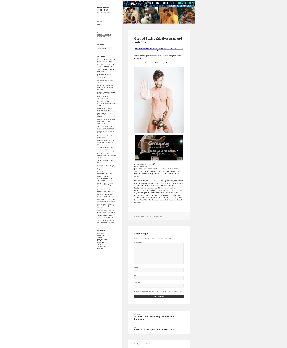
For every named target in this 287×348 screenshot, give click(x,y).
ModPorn (100, 248)
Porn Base (100, 241)
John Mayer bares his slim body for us (147, 169)
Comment (138, 242)
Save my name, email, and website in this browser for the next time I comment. (158, 291)
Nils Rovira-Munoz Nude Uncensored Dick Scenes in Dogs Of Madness (106, 103)
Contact (99, 21)
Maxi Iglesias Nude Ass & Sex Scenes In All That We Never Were (105, 142)
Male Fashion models (103, 36)
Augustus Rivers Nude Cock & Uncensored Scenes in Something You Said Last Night (106, 149)
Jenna (149, 216)
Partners (99, 24)
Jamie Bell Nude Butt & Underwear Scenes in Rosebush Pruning (106, 114)
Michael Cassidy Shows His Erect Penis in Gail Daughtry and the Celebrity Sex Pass (105, 178)
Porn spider (100, 243)
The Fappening (101, 246)
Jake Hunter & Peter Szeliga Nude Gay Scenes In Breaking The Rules (105, 87)
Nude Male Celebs (102, 239)
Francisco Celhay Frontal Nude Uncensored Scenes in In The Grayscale (106, 167)
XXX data (100, 244)
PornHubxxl (100, 234)
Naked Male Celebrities (104, 34)
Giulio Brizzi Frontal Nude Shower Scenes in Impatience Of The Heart (106, 155)
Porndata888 (101, 235)
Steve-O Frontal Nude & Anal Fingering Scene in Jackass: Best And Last (106, 206)
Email (136, 275)
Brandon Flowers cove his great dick (146, 174)
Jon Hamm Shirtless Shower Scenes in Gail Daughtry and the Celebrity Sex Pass (106, 185)
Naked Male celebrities (103, 8)
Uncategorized (158, 216)
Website (137, 283)
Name (136, 267)
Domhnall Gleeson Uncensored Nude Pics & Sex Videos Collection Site (106, 121)
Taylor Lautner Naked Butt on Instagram (164, 171)
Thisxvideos (100, 237)
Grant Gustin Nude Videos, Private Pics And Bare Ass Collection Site (104, 76)
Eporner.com (101, 33)
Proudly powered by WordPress (143, 344)
